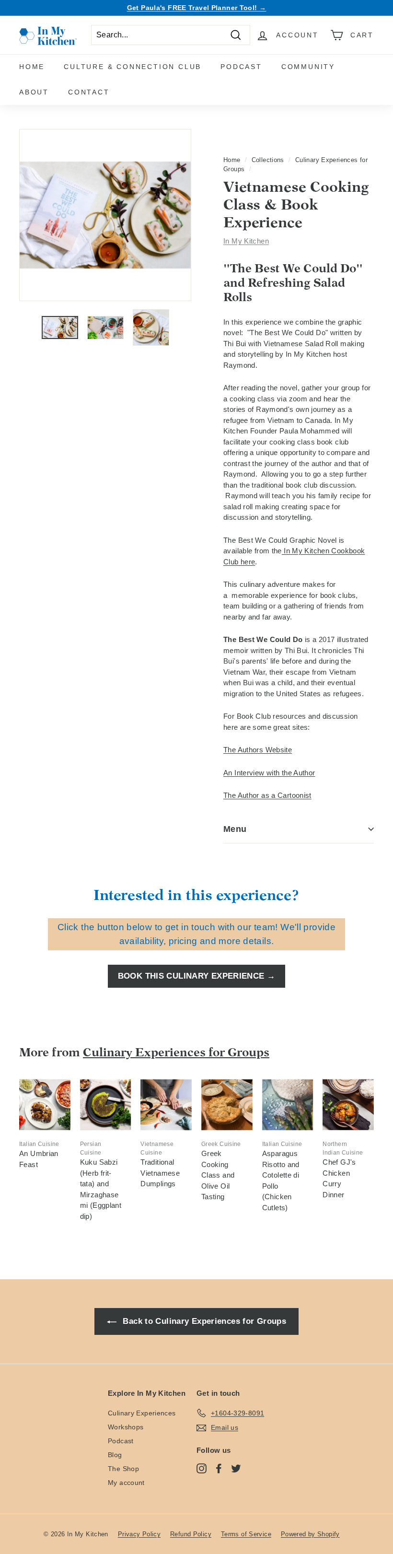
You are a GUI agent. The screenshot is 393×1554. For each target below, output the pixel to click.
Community (308, 66)
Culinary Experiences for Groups (176, 1052)
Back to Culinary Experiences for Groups (203, 1321)
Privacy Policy (139, 1534)
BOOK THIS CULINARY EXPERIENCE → (197, 976)
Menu (235, 829)
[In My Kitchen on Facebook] (219, 1468)
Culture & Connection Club (132, 66)
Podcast (241, 66)
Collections (268, 160)
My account (126, 1482)
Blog (115, 1455)
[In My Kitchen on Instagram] (201, 1468)
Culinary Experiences (142, 1413)
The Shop (123, 1468)
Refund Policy (190, 1534)
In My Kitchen (246, 241)
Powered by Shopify (310, 1534)
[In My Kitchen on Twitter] (236, 1468)
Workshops (125, 1427)
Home (32, 66)
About (34, 92)
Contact (89, 92)
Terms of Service (246, 1534)
